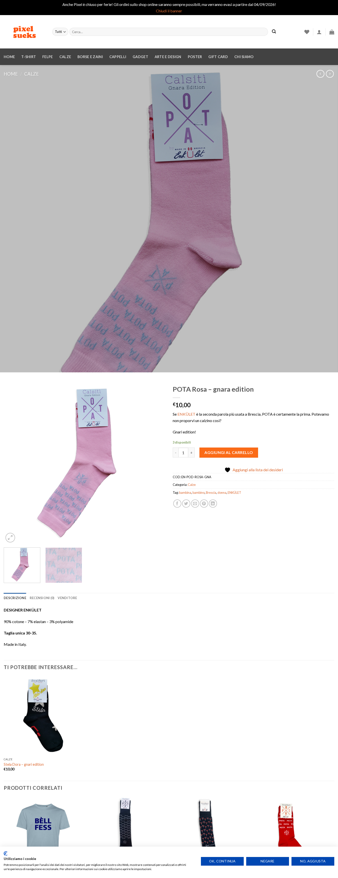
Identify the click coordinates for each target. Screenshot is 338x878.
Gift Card (218, 57)
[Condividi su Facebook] (177, 503)
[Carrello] (331, 31)
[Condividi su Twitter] (186, 503)
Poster (195, 57)
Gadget (140, 57)
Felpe (47, 57)
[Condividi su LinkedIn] (213, 503)
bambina (185, 493)
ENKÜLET (186, 414)
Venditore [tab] (67, 598)
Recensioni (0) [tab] (42, 598)
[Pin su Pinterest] (204, 503)
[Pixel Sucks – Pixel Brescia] (24, 32)
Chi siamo (244, 57)
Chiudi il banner (169, 10)
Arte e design (168, 57)
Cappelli (117, 57)
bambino (199, 493)
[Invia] (274, 32)
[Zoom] (10, 537)
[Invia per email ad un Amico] (195, 503)
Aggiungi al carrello (228, 452)
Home (9, 57)
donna (221, 493)
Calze (65, 57)
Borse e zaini (90, 57)
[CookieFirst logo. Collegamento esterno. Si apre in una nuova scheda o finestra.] (5, 853)
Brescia (211, 493)
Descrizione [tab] (15, 598)
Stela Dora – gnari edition (24, 764)
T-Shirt (28, 57)
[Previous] (13, 463)
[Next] (155, 463)
